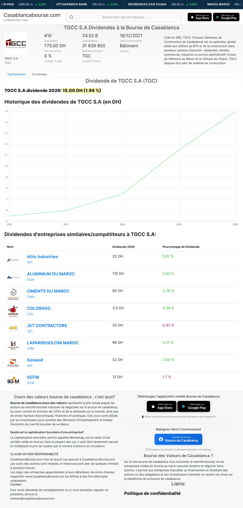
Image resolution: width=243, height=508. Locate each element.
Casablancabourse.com (32, 15)
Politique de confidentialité (152, 493)
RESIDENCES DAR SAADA (147, 4)
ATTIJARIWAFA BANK (71, 4)
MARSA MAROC (218, 4)
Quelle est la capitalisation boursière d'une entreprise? (47, 432)
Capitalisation (16, 74)
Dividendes (39, 74)
